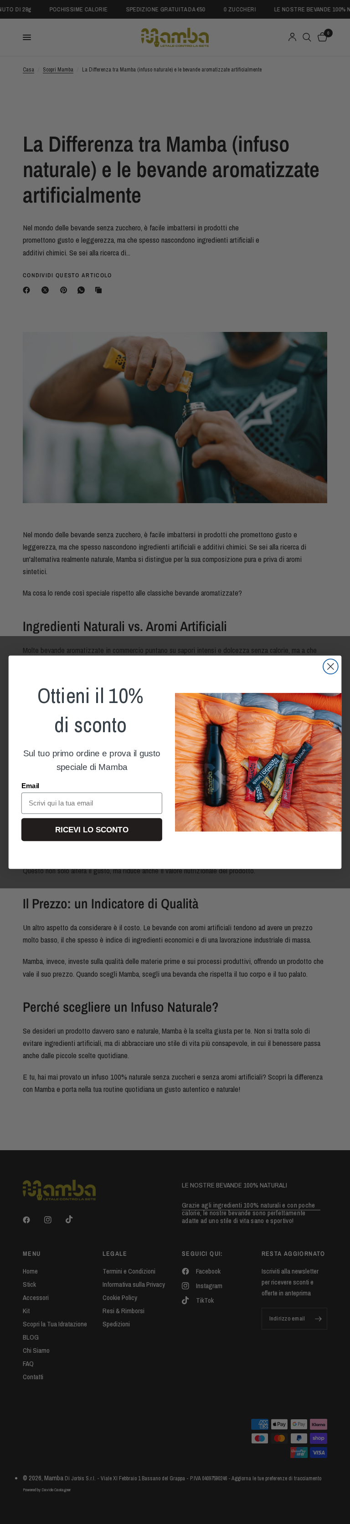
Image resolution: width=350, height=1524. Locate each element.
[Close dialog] (330, 666)
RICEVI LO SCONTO (92, 829)
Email (30, 786)
